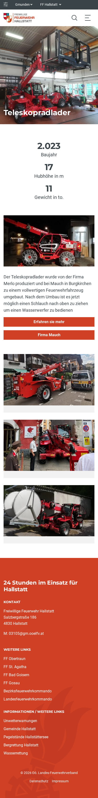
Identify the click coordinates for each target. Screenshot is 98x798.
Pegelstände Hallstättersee (26, 737)
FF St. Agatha (15, 667)
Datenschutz (38, 781)
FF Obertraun (14, 658)
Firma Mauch (49, 335)
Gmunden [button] (22, 4)
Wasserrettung (16, 753)
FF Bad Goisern (16, 675)
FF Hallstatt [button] (49, 4)
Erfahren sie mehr (49, 322)
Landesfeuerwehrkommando (28, 699)
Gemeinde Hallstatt (20, 729)
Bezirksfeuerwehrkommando (28, 691)
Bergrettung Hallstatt (21, 745)
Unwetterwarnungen (20, 721)
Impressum (60, 781)
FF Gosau (12, 683)
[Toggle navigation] (87, 18)
